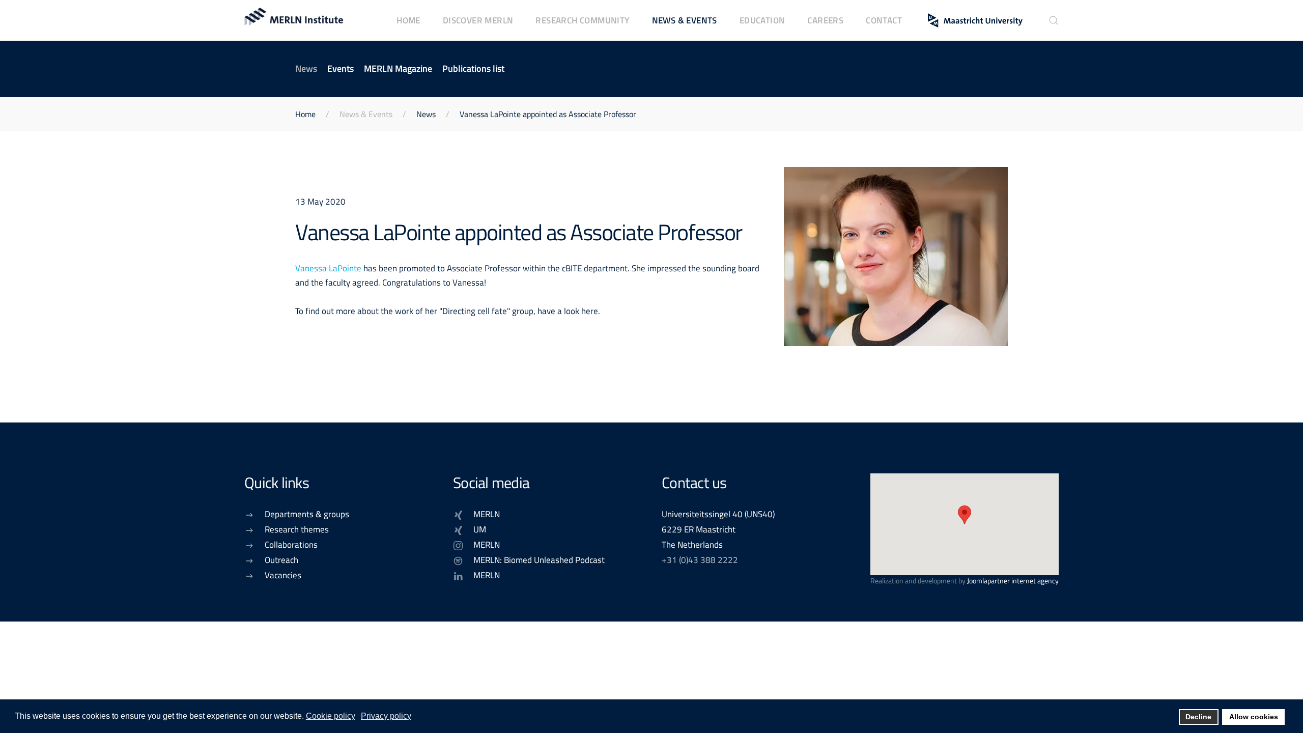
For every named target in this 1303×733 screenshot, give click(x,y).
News (306, 68)
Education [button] (762, 20)
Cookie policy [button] (330, 716)
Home (408, 20)
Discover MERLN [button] (478, 20)
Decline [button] (1198, 717)
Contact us (694, 482)
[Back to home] (295, 20)
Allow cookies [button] (1253, 717)
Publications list (473, 68)
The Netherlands (692, 544)
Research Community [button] (582, 20)
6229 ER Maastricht (698, 529)
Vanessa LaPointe (328, 268)
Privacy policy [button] (386, 716)
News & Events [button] (684, 20)
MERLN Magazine (398, 68)
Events (340, 68)
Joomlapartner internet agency (1013, 580)
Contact (884, 20)
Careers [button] (825, 20)
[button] (1054, 20)
